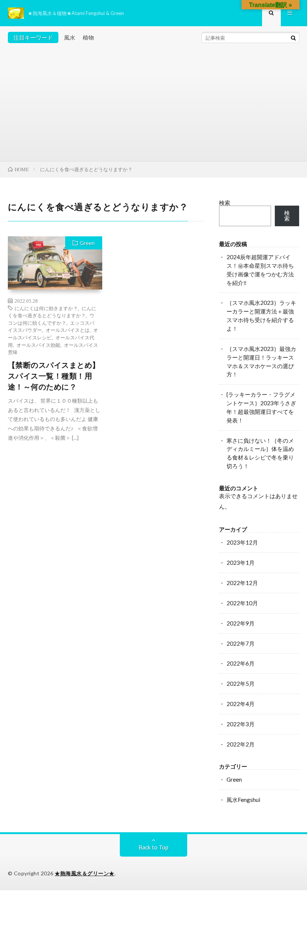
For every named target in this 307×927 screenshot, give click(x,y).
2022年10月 (242, 603)
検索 (224, 202)
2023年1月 (241, 562)
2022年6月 (241, 663)
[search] (293, 37)
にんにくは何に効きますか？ (46, 308)
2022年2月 (241, 744)
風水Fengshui (243, 799)
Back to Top (153, 847)
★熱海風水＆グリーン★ (85, 873)
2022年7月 (241, 643)
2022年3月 (241, 724)
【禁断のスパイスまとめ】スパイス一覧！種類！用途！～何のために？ (54, 376)
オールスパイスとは (67, 329)
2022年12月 (242, 582)
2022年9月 (241, 623)
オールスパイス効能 (38, 344)
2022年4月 (241, 703)
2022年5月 (241, 683)
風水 (69, 37)
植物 (88, 37)
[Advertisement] (154, 104)
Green (87, 243)
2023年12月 (242, 542)
